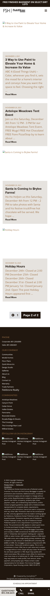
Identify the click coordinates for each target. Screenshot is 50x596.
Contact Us (6, 380)
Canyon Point (7, 403)
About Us (5, 374)
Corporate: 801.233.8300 (11, 341)
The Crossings (7, 422)
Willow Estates (7, 429)
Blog (3, 377)
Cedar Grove (7, 406)
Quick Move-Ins (8, 364)
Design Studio (7, 367)
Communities (7, 354)
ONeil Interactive (36, 578)
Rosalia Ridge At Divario (11, 419)
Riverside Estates (8, 416)
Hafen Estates (7, 409)
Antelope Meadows (9, 399)
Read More (11, 94)
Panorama (6, 412)
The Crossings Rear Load (11, 425)
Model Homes (7, 357)
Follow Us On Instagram (18, 433)
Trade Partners (8, 387)
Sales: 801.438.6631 (9, 345)
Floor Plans (6, 361)
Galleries (5, 370)
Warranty (5, 383)
